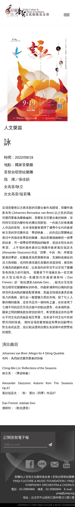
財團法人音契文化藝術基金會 (27, 12)
